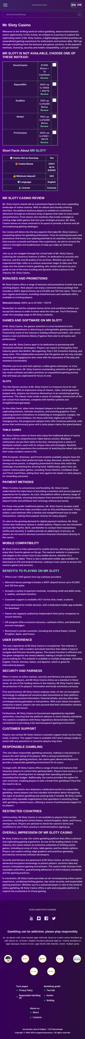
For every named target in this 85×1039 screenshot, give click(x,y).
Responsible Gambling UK (29, 996)
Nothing (50, 1000)
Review (44, 78)
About (36, 1012)
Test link (51, 990)
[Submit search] (79, 14)
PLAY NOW (54, 64)
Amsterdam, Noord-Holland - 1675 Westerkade (42, 1029)
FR (79, 5)
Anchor (50, 995)
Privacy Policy (26, 990)
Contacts (37, 1017)
